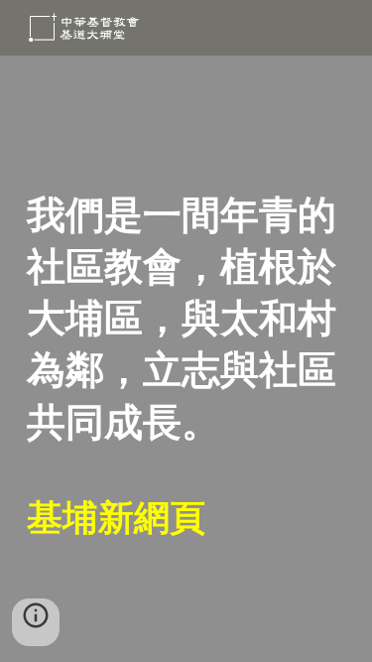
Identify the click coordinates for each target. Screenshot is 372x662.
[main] (186, 359)
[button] (36, 622)
